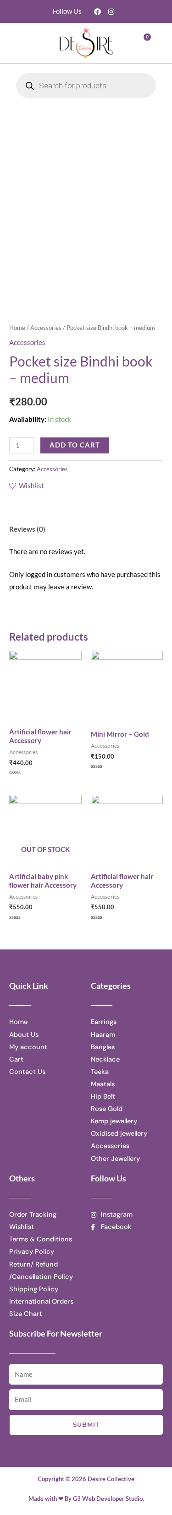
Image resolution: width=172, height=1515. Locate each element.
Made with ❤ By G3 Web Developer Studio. (86, 1498)
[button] (30, 43)
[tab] (86, 529)
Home (17, 327)
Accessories (45, 327)
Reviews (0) (27, 529)
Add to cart (75, 445)
